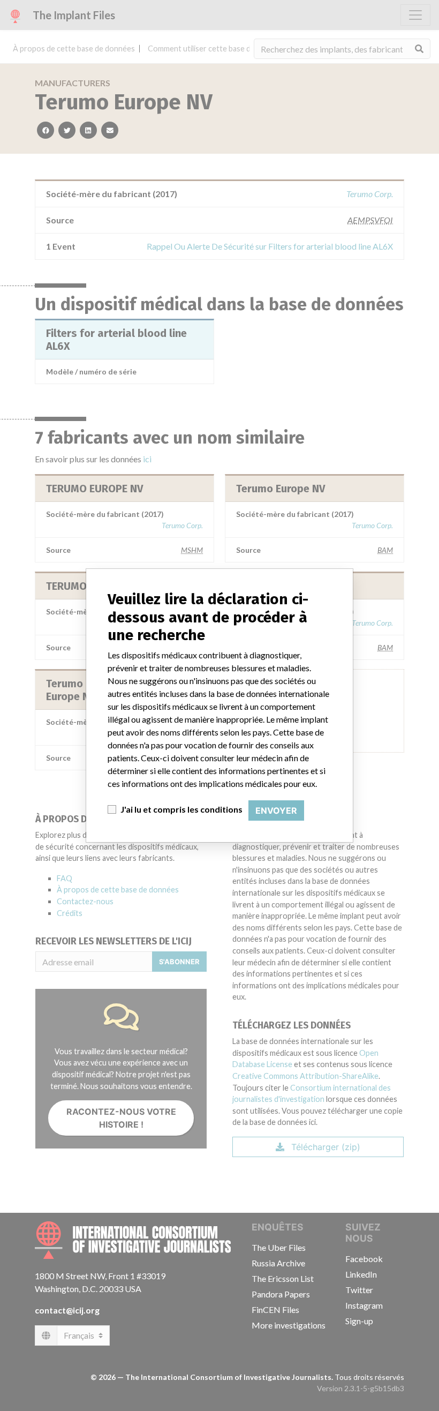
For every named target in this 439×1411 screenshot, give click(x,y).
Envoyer (276, 810)
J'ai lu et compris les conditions (181, 809)
